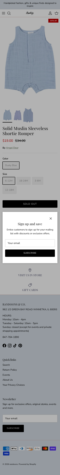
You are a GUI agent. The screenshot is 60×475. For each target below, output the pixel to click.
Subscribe (30, 253)
